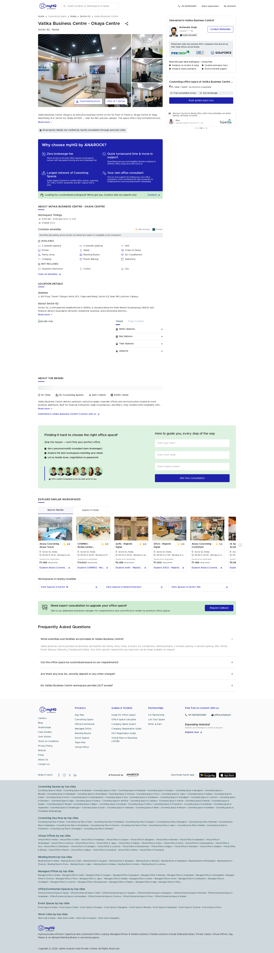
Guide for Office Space (123, 715)
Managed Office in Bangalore (126, 875)
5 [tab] (203, 128)
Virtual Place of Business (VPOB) (124, 739)
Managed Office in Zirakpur (121, 882)
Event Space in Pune (211, 907)
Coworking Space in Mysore (173, 808)
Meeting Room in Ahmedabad (202, 861)
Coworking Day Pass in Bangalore (171, 822)
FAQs (41, 755)
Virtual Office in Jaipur (106, 843)
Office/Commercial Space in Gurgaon (118, 893)
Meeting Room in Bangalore (121, 861)
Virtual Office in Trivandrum (152, 850)
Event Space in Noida (47, 907)
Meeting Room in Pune (58, 864)
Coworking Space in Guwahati (112, 804)
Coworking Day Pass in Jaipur (162, 825)
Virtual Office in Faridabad (92, 840)
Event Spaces (82, 738)
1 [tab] (195, 128)
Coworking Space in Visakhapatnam (87, 797)
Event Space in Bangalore (115, 907)
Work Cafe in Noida (46, 918)
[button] (127, 24)
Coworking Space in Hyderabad (61, 794)
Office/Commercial (84, 724)
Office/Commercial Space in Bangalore (154, 893)
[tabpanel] (201, 118)
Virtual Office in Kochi (173, 843)
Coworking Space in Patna (139, 804)
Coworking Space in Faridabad (131, 790)
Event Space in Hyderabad (164, 907)
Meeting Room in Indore (128, 864)
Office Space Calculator (123, 720)
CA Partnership (156, 715)
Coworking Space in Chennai (121, 794)
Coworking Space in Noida (49, 790)
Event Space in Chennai (189, 907)
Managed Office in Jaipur (91, 879)
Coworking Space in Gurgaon (160, 790)
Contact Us (44, 764)
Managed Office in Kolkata (115, 879)
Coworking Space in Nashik (197, 801)
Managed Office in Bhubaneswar (92, 882)
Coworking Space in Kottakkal (201, 808)
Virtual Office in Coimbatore (56, 846)
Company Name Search (123, 724)
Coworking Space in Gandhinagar (65, 808)
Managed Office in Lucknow (63, 882)
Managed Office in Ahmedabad (210, 875)
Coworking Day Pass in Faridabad (109, 822)
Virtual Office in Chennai (62, 843)
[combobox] (92, 6)
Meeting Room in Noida (48, 861)
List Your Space (156, 720)
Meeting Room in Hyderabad (173, 861)
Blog (40, 723)
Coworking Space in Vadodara (120, 808)
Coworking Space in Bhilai (147, 808)
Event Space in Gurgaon (91, 907)
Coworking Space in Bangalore (189, 790)
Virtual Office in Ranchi (59, 850)
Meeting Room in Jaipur (81, 864)
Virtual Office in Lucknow (109, 846)
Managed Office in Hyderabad (180, 875)
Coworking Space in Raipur (85, 804)
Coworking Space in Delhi (104, 790)
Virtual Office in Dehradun (186, 846)
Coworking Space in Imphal (171, 801)
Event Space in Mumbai (140, 907)
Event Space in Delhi (68, 907)
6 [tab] (205, 128)
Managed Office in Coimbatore (192, 879)
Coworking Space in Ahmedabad (91, 794)
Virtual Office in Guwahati (104, 850)
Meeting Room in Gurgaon (95, 861)
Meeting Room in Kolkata (105, 864)
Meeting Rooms (83, 733)
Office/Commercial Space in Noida (53, 893)
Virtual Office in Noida (48, 840)
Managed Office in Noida (49, 875)
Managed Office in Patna (170, 882)
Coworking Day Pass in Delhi (79, 822)
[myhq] (48, 6)
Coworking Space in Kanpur (88, 801)
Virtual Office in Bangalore (142, 840)
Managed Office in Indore (141, 879)
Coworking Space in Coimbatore (144, 797)
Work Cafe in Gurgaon (86, 918)
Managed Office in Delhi (73, 875)
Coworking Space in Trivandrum (167, 804)
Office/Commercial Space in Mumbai (190, 893)
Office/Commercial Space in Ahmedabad (68, 896)
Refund (42, 750)
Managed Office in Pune (66, 879)
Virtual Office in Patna (127, 850)
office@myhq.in (222, 715)
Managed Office (83, 729)
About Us (43, 760)
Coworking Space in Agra (62, 801)
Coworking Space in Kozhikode (198, 804)
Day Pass (79, 715)
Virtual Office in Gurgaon (117, 840)
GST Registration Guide (123, 733)
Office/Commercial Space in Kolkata (170, 896)
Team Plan (80, 743)
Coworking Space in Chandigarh (174, 797)
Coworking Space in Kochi (57, 797)
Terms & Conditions (48, 741)
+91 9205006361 (188, 6)
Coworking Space (84, 720)
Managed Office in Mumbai (153, 875)
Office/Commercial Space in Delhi (85, 893)
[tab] (122, 322)
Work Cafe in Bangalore (108, 918)
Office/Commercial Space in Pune (138, 896)
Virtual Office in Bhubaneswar (135, 846)
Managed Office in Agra (146, 882)
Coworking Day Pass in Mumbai (203, 822)
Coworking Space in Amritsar (115, 801)
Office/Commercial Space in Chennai (104, 896)
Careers (42, 718)
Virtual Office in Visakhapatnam (199, 843)
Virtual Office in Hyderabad (192, 840)
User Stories (44, 737)
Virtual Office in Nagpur (161, 846)
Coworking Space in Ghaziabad (77, 790)
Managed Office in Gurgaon (98, 875)
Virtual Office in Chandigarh (83, 846)
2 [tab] (197, 128)
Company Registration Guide (126, 729)
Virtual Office (82, 747)
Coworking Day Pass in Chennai (105, 825)
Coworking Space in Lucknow (204, 797)
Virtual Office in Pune (84, 843)
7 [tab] (207, 128)
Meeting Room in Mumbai (147, 861)
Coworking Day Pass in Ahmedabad (72, 825)
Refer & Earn (155, 724)
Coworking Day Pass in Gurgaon (140, 822)
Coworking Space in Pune (147, 794)
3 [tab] (199, 128)
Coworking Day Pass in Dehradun (99, 829)
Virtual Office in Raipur (81, 850)
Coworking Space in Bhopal (59, 804)
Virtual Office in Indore (151, 843)
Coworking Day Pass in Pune (134, 825)
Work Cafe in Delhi (66, 918)
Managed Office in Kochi (165, 879)
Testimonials (44, 727)
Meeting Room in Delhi (71, 861)
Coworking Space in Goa (116, 797)
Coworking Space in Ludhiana (143, 801)
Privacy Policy (45, 746)
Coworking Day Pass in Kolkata (191, 825)
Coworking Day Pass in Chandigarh (66, 829)
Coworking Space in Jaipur (173, 794)
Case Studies (45, 732)
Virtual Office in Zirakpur (210, 846)
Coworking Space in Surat (93, 808)
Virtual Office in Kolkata (129, 843)
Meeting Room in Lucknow (154, 864)
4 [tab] (201, 128)
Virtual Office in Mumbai (166, 840)
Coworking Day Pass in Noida (51, 822)
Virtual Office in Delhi (69, 840)
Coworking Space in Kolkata (200, 794)
